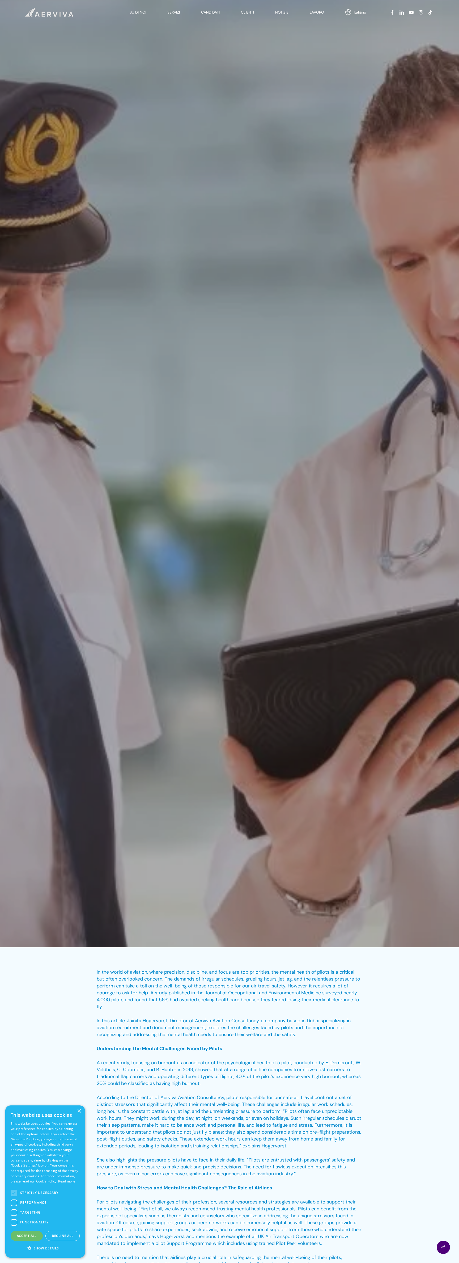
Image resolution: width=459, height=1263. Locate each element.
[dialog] (45, 1181)
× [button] (79, 1111)
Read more (66, 1181)
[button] (45, 1248)
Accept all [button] (27, 1236)
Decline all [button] (62, 1236)
